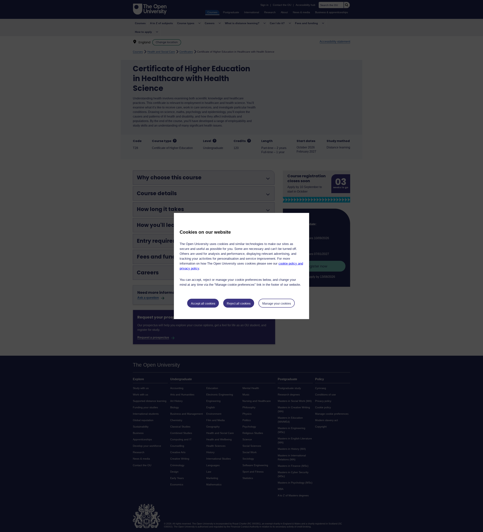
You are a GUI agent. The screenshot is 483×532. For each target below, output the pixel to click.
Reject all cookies (239, 303)
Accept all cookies (203, 303)
